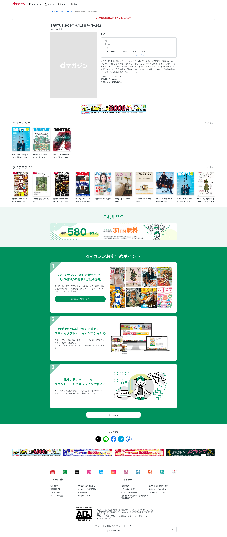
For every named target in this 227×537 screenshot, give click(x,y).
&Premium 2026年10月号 (144, 200)
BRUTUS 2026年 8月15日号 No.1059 (41, 156)
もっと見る (209, 123)
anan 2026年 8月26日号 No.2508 (164, 200)
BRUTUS (70, 11)
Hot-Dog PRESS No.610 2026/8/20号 (82, 200)
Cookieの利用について (157, 492)
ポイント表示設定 (56, 496)
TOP (51, 11)
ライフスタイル (60, 11)
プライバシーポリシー (129, 489)
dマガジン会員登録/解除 (86, 486)
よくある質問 (55, 492)
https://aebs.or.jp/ (104, 518)
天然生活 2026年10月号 (123, 200)
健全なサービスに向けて (157, 489)
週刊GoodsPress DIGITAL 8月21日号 (62, 200)
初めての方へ (55, 486)
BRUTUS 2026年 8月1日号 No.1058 (61, 156)
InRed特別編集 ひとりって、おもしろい (205, 200)
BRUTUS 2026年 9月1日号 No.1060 (20, 156)
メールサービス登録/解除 (87, 489)
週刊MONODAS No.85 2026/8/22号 (20, 200)
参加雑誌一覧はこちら (80, 299)
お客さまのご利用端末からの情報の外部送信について (134, 497)
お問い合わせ (82, 492)
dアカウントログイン (85, 496)
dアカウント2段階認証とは (131, 492)
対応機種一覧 (55, 489)
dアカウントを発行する (104, 526)
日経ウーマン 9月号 (103, 199)
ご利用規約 (125, 486)
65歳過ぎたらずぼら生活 (41, 200)
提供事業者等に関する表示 (158, 486)
